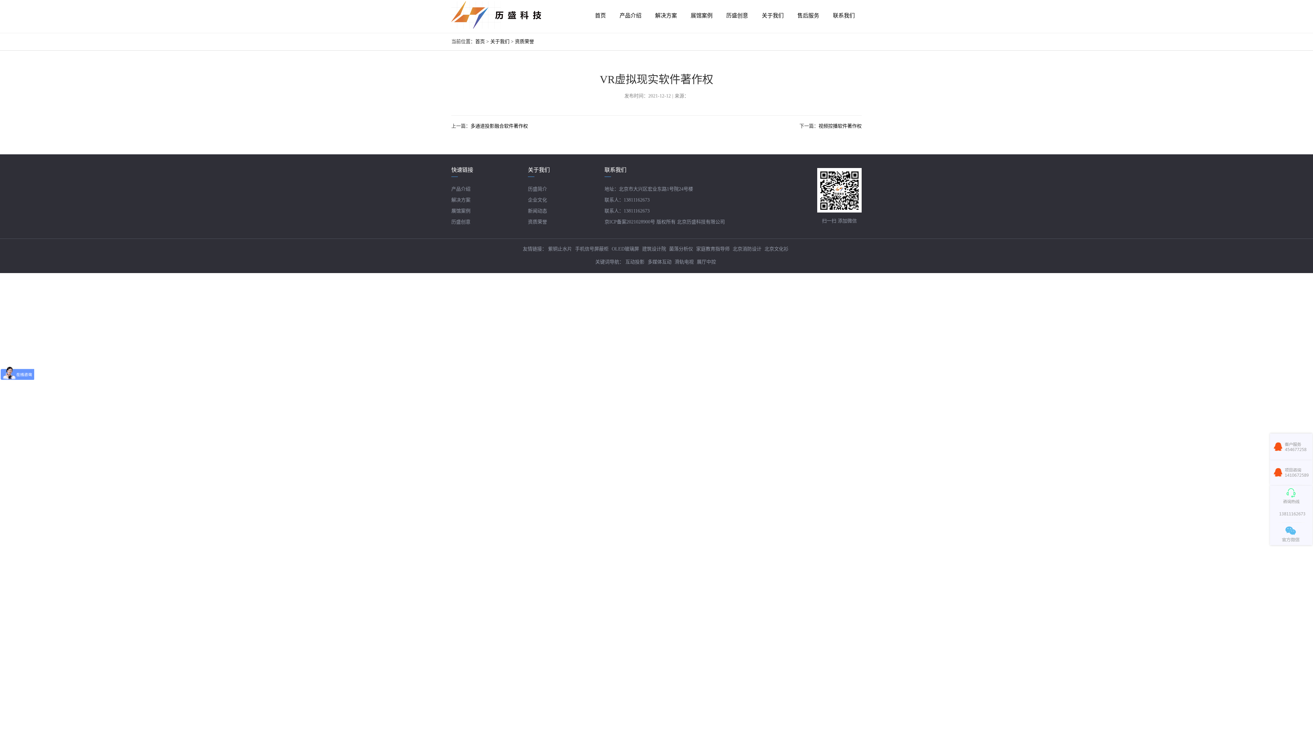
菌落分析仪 (681, 249)
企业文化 (537, 200)
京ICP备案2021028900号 (630, 221)
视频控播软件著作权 (840, 126)
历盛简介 (537, 189)
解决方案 (460, 200)
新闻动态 (537, 211)
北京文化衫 (776, 249)
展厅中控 (706, 262)
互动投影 (635, 262)
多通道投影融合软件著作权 (499, 126)
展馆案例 (460, 211)
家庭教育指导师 (713, 249)
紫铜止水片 (560, 249)
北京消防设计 (747, 249)
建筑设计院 (654, 249)
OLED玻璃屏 (625, 249)
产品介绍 (460, 189)
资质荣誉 (524, 41)
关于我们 (499, 41)
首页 (480, 41)
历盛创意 (460, 221)
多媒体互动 (660, 262)
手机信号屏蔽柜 (592, 249)
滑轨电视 (684, 262)
